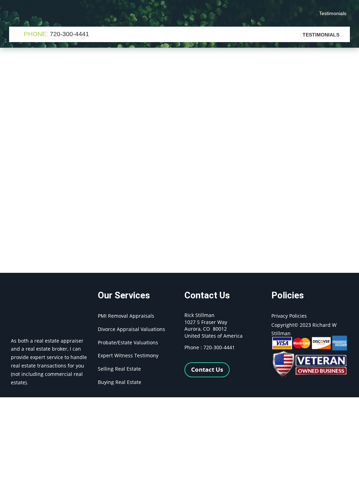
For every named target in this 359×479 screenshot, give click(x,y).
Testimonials (332, 13)
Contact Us (207, 369)
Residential (102, 94)
